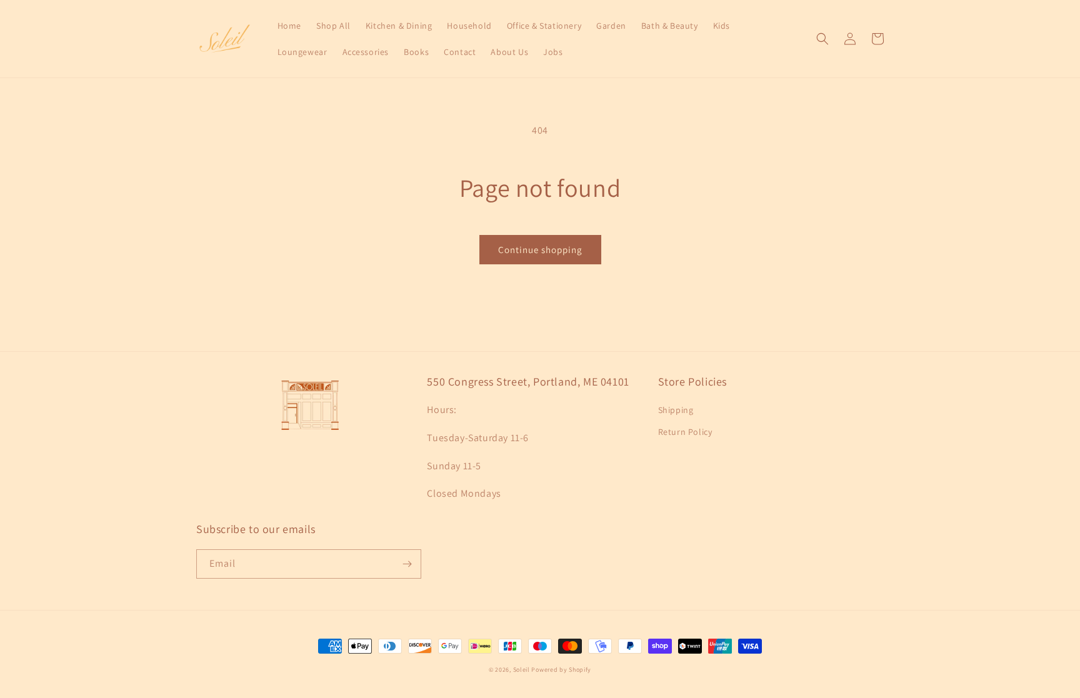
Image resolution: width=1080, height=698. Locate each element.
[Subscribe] (407, 564)
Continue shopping (540, 250)
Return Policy (685, 431)
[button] (822, 38)
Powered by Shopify (561, 670)
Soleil (521, 670)
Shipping (676, 410)
